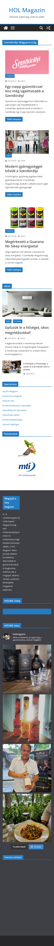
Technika (17, 321)
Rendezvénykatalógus (12, 419)
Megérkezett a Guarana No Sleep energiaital (24, 243)
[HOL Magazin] (5, 27)
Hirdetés (9, 76)
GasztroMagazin (10, 391)
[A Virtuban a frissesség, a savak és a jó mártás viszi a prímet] (11, 368)
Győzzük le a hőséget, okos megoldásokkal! (27, 330)
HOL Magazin (27, 10)
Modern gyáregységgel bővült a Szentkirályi (23, 168)
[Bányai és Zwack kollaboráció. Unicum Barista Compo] (27, 669)
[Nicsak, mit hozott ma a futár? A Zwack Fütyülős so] (27, 718)
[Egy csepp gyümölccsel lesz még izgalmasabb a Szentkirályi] (27, 62)
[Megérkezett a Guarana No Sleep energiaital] (27, 217)
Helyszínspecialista (11, 415)
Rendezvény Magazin (12, 396)
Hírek (8, 156)
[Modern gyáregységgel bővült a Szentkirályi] (27, 142)
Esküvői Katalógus (10, 424)
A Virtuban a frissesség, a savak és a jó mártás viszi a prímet (36, 366)
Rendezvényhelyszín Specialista (16, 405)
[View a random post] (48, 27)
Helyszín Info (8, 400)
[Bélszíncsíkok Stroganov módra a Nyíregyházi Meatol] (27, 818)
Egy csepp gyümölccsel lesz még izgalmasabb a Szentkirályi (24, 91)
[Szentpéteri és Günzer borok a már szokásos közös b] (27, 768)
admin (22, 81)
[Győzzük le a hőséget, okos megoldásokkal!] (27, 304)
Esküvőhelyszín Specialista (14, 410)
